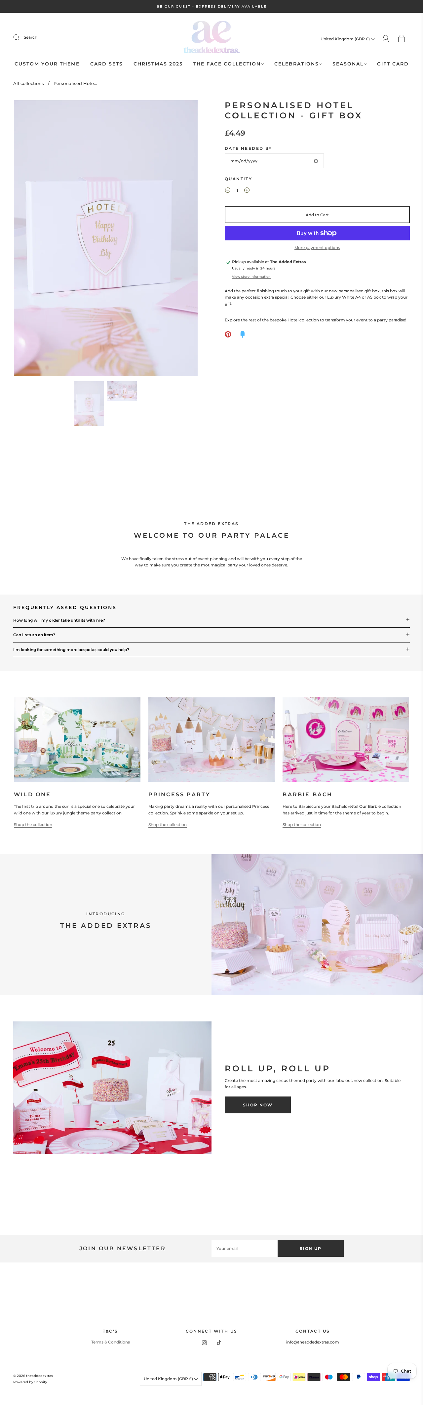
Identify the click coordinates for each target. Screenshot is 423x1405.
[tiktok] (219, 1343)
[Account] (386, 38)
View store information (251, 276)
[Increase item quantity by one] (247, 191)
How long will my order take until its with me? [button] (59, 620)
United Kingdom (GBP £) (346, 38)
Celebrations (296, 64)
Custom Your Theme (47, 64)
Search (30, 37)
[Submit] (20, 37)
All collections (28, 83)
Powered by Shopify (30, 1382)
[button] (32, 239)
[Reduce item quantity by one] (227, 191)
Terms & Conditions (110, 1342)
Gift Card (393, 64)
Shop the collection (33, 824)
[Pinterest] (228, 334)
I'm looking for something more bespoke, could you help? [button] (71, 649)
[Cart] (402, 39)
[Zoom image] (106, 239)
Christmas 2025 (158, 64)
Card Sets (106, 64)
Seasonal (348, 64)
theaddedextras (39, 1376)
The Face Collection (227, 64)
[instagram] (204, 1343)
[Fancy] (242, 334)
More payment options (317, 247)
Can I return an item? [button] (34, 634)
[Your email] (245, 1248)
